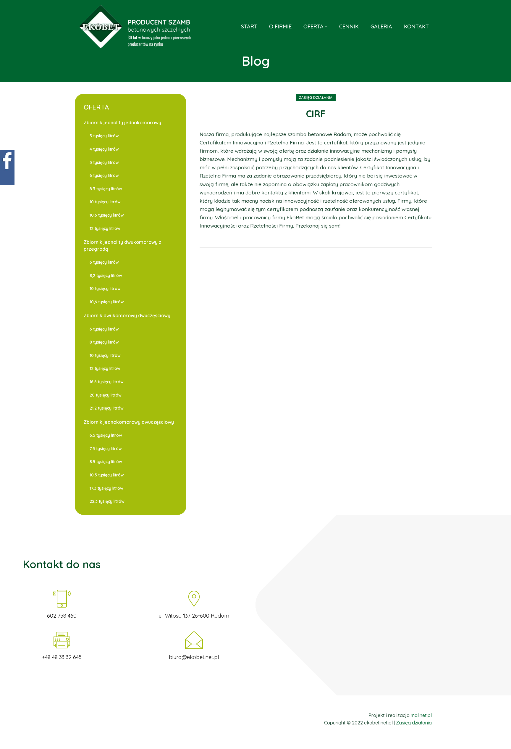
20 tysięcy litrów (106, 395)
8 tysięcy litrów (104, 342)
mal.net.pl (421, 715)
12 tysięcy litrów (105, 228)
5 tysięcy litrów (104, 162)
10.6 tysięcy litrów (107, 215)
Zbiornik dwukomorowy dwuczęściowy (127, 315)
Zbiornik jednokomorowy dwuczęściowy (129, 422)
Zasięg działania (316, 97)
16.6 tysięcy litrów (107, 381)
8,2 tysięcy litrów (106, 275)
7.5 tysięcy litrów (106, 448)
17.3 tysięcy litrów (106, 488)
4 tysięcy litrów (104, 149)
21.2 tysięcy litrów (107, 408)
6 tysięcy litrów (104, 175)
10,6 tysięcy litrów (107, 302)
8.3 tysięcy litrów (106, 188)
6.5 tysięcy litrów (106, 435)
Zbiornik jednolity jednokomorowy (122, 122)
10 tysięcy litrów (105, 201)
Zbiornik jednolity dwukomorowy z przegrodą (122, 245)
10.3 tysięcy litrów (107, 475)
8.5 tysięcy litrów (106, 461)
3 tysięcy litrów (104, 135)
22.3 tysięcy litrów (107, 501)
